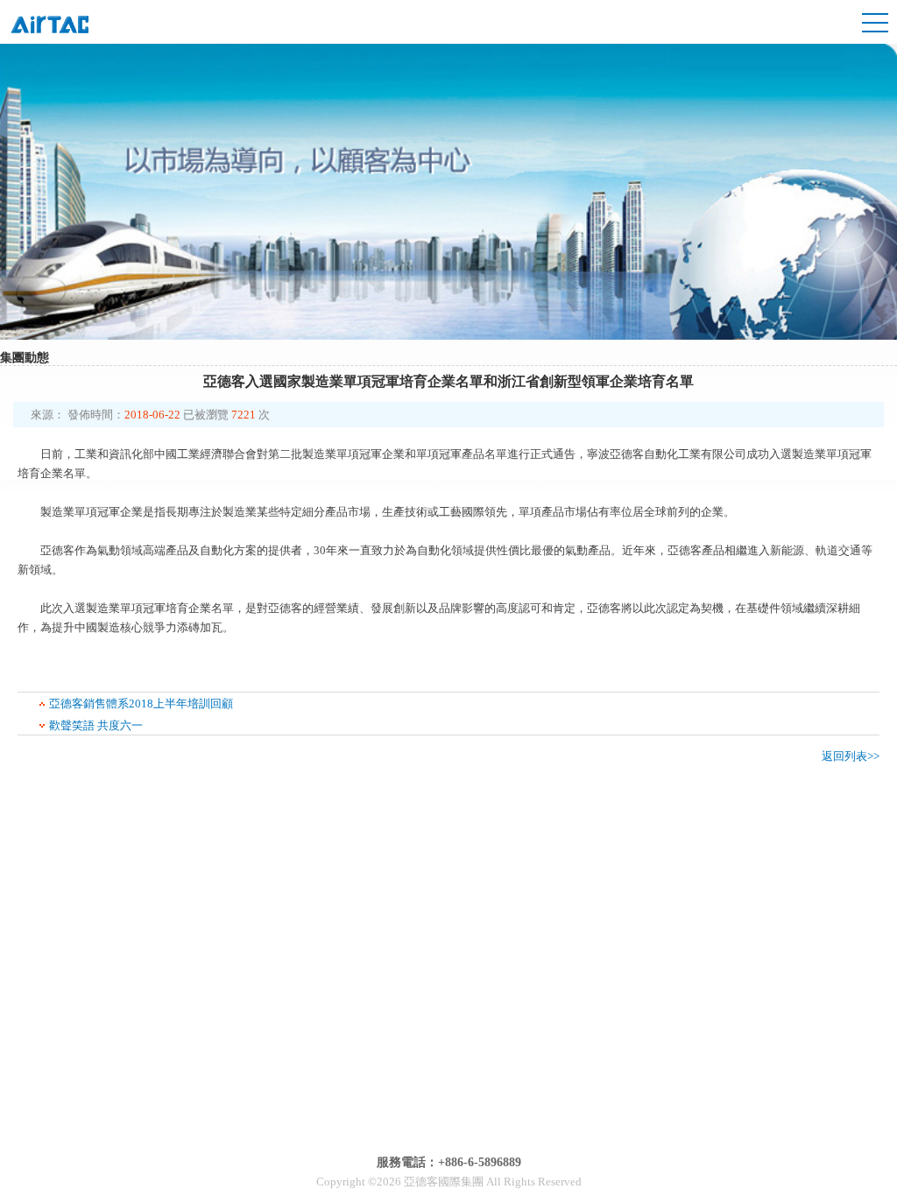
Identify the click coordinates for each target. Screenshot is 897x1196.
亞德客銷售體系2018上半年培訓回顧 (141, 703)
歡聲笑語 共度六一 (96, 725)
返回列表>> (850, 756)
